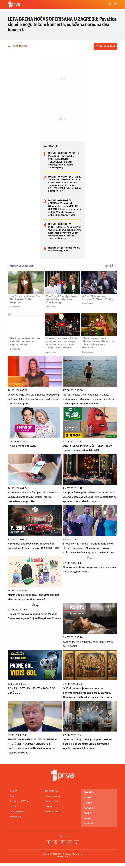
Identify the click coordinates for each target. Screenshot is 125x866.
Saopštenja (50, 806)
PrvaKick (88, 813)
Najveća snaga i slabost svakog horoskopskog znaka (64, 249)
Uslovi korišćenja (52, 796)
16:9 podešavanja (17, 812)
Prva (12, 796)
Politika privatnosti (53, 812)
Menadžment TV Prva (19, 801)
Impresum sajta (52, 791)
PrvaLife (88, 818)
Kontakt (13, 791)
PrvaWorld (89, 808)
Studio (13, 806)
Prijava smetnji (51, 801)
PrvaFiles (88, 824)
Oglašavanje (15, 817)
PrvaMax (88, 803)
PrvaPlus (88, 798)
